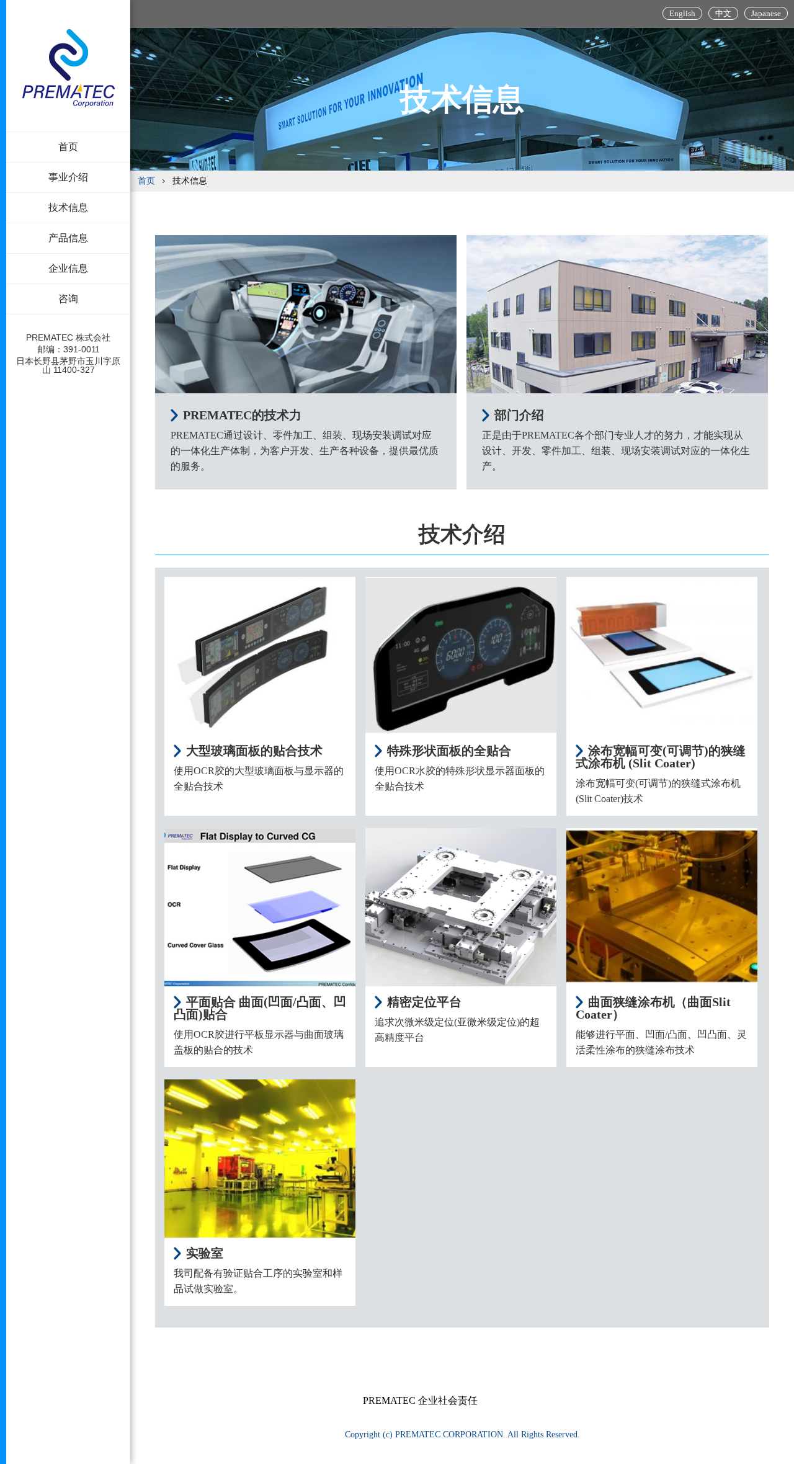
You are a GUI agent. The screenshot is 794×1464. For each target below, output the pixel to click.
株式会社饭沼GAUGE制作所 (68, 68)
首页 (68, 146)
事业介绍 (68, 177)
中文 (723, 13)
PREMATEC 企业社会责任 (420, 1400)
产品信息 (68, 238)
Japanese (766, 13)
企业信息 (68, 268)
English (682, 13)
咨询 (68, 298)
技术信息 (68, 207)
